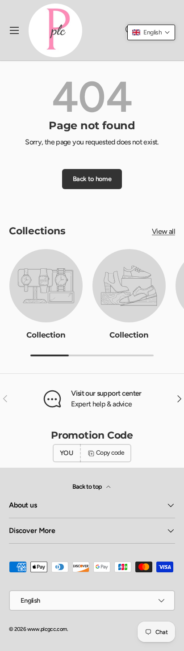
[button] (151, 32)
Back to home (92, 179)
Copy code (110, 453)
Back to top (87, 486)
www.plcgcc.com (47, 629)
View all (163, 231)
